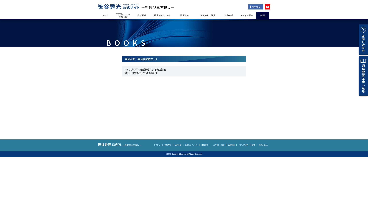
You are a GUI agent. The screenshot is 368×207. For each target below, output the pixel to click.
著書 (253, 145)
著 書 (262, 15)
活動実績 (228, 15)
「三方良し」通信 (218, 145)
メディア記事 (246, 15)
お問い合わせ (263, 145)
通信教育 (184, 15)
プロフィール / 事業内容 (123, 15)
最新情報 (141, 15)
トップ (105, 15)
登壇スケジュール (162, 15)
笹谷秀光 (256, 6)
